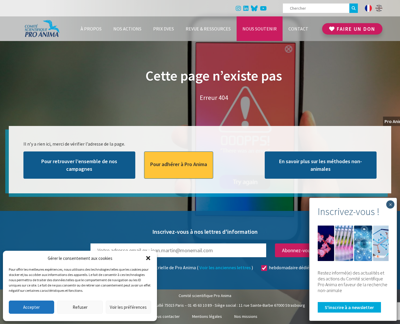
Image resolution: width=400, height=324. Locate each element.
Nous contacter (166, 316)
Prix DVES (163, 29)
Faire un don (355, 28)
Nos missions (245, 316)
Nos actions (127, 29)
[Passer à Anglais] (378, 8)
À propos (91, 29)
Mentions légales (207, 316)
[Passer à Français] (368, 8)
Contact (298, 29)
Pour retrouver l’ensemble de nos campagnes (79, 165)
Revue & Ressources (208, 29)
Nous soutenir (259, 29)
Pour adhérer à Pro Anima (178, 164)
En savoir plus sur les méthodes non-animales (320, 165)
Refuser (80, 307)
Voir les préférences (128, 307)
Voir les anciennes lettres (225, 267)
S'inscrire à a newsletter (349, 307)
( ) (197, 267)
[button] (148, 258)
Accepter (31, 307)
